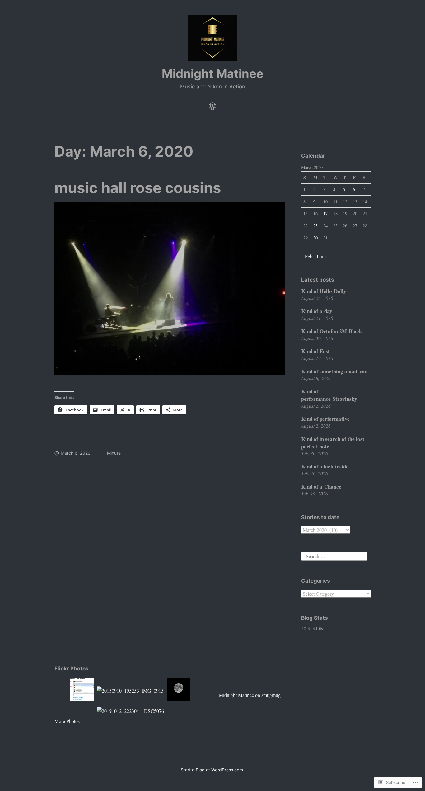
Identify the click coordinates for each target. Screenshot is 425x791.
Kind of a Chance (321, 486)
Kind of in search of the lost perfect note (332, 442)
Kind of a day (316, 311)
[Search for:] (334, 555)
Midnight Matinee (213, 73)
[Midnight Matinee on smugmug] (212, 104)
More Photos (67, 721)
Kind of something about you (334, 371)
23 (315, 226)
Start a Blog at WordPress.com (212, 769)
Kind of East (315, 351)
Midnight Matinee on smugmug (250, 695)
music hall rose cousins (137, 188)
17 (325, 213)
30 (315, 238)
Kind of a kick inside (324, 466)
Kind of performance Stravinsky (329, 395)
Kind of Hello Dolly (323, 291)
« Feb (306, 256)
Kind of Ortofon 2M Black (331, 331)
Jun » (321, 256)
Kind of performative (325, 419)
